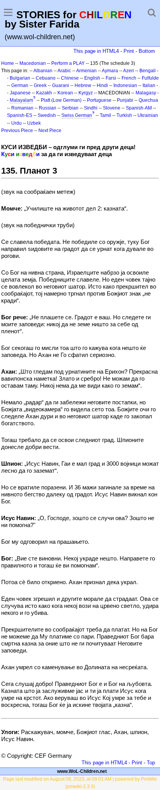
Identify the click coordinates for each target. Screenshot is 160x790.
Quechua (148, 100)
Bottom (147, 51)
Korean (65, 93)
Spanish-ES (19, 115)
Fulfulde (150, 78)
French (129, 78)
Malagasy (146, 93)
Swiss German (76, 115)
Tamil (105, 115)
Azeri (128, 70)
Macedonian (32, 63)
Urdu (16, 123)
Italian (149, 85)
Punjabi (125, 100)
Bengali (147, 70)
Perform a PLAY (68, 63)
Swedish (47, 115)
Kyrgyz (85, 93)
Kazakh (44, 93)
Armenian (86, 70)
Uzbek (34, 123)
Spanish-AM (139, 108)
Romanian (22, 108)
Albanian (42, 70)
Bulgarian (20, 78)
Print (128, 51)
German (19, 85)
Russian (47, 108)
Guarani (60, 85)
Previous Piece (17, 130)
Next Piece (49, 130)
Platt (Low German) (61, 100)
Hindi (102, 85)
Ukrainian (147, 115)
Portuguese (99, 100)
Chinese (70, 78)
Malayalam (21, 100)
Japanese (20, 93)
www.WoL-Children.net (82, 771)
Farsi (111, 78)
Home (7, 63)
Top (151, 763)
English (92, 78)
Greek (40, 85)
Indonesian (125, 85)
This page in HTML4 (96, 51)
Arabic (64, 70)
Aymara (110, 70)
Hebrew (83, 85)
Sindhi (90, 108)
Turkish (124, 115)
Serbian (70, 108)
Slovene (111, 108)
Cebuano (46, 78)
